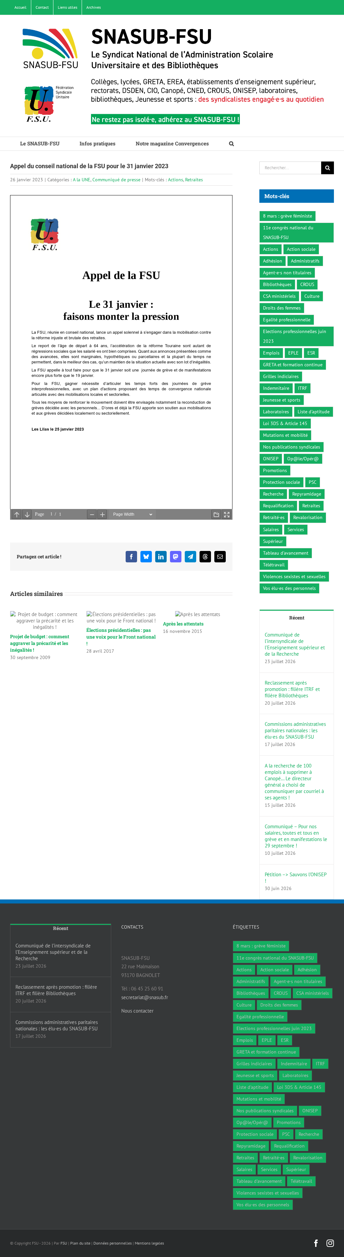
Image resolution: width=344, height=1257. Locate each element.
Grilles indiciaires (281, 376)
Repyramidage (306, 494)
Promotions (275, 470)
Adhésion (272, 261)
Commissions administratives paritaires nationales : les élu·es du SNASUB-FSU (295, 730)
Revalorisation (307, 517)
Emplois (271, 353)
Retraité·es (274, 517)
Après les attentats (106, 623)
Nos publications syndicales (291, 447)
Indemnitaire (276, 388)
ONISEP (270, 459)
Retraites (194, 180)
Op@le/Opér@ (303, 459)
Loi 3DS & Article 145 (285, 423)
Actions (175, 180)
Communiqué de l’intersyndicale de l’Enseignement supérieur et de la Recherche (295, 644)
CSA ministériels (279, 296)
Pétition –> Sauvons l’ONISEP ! (295, 877)
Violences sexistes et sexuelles (294, 576)
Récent (296, 617)
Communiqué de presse (116, 180)
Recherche (273, 494)
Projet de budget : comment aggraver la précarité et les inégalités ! (192, 643)
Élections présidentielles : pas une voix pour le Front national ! (44, 637)
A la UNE (81, 180)
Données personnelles (112, 1243)
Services (296, 529)
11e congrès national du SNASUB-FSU (288, 232)
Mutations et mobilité (285, 435)
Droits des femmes (282, 308)
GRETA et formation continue (292, 365)
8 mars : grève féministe (287, 216)
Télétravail (274, 565)
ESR (311, 353)
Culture (311, 296)
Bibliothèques (277, 284)
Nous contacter (137, 1011)
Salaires (271, 529)
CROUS (307, 284)
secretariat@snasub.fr (144, 997)
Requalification (278, 506)
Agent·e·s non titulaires (287, 273)
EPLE (293, 353)
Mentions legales (149, 1243)
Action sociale (301, 249)
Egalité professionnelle (286, 320)
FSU (63, 1243)
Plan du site (80, 1243)
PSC (312, 482)
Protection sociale (281, 482)
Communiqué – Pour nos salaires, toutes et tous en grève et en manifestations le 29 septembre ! (296, 836)
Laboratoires (276, 412)
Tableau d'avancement (285, 553)
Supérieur (273, 541)
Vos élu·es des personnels (289, 588)
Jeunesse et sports (281, 400)
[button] (231, 143)
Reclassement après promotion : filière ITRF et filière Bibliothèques (292, 689)
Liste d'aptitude (314, 412)
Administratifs (305, 261)
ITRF (302, 388)
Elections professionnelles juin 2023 (294, 336)
